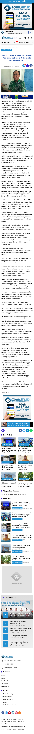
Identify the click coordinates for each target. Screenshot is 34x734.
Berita (3, 678)
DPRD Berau (5, 686)
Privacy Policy (5, 719)
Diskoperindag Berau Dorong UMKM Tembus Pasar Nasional (25, 467)
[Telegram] (27, 430)
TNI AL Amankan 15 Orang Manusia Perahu (18, 622)
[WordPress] (13, 712)
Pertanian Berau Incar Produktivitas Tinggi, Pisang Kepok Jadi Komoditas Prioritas (25, 485)
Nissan (5, 702)
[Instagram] (16, 712)
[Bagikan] (31, 65)
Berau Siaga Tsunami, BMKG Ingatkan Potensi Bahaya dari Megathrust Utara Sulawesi (19, 643)
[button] (25, 38)
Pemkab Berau (6, 681)
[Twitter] (23, 430)
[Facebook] (20, 430)
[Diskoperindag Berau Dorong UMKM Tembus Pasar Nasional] (25, 459)
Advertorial (4, 684)
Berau (3, 675)
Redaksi (3, 65)
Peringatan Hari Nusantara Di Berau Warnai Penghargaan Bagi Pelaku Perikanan (25, 450)
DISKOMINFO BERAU (7, 50)
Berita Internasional (9, 705)
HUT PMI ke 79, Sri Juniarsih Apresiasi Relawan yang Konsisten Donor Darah (18, 636)
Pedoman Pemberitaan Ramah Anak (13, 726)
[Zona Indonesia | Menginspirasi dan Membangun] (9, 37)
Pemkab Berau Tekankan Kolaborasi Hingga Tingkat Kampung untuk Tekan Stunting (8, 450)
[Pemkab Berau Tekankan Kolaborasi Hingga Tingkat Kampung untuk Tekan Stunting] (8, 442)
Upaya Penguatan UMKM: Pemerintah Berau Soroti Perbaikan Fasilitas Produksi (7, 467)
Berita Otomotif (8, 699)
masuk (11, 494)
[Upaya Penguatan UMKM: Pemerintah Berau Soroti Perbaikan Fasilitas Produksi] (8, 459)
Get (31, 32)
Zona (21, 39)
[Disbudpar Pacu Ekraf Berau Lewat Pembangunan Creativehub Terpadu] (8, 476)
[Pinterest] (9, 712)
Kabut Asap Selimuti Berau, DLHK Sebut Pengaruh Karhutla (20, 629)
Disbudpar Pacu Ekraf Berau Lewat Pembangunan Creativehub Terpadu (8, 485)
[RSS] (19, 712)
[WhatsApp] (31, 430)
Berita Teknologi (8, 694)
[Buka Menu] (28, 38)
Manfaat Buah (7, 697)
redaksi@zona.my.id (11, 668)
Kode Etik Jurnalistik (8, 724)
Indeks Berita (17, 719)
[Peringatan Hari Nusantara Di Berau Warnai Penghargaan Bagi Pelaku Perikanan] (25, 442)
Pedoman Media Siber (8, 721)
